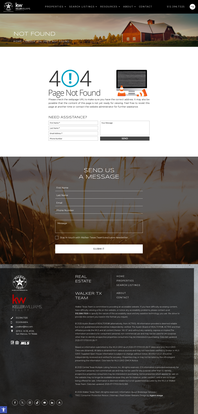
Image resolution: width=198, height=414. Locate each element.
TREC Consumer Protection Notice (91, 395)
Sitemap (114, 395)
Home (121, 276)
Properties (54, 6)
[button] (3, 409)
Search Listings (82, 6)
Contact (145, 6)
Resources (108, 6)
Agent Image (156, 395)
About (128, 6)
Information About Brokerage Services (137, 392)
